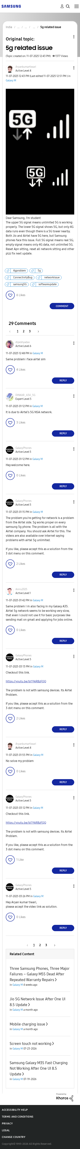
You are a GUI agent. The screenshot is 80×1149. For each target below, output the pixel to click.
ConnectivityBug (22, 277)
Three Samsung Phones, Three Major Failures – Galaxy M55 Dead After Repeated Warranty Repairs (39, 974)
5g (39, 270)
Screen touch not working (30, 1043)
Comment (62, 306)
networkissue (52, 277)
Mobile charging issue (27, 1024)
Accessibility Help (15, 1109)
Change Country (13, 1137)
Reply (63, 380)
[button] (67, 68)
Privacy (7, 1123)
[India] (11, 6)
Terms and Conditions (17, 1116)
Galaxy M (11, 80)
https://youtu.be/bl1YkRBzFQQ (26, 681)
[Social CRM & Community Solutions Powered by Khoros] (64, 1097)
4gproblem (19, 270)
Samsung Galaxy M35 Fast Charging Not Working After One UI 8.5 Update (39, 1068)
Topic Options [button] (67, 37)
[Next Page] (37, 331)
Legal (6, 1130)
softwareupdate (48, 284)
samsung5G (20, 284)
